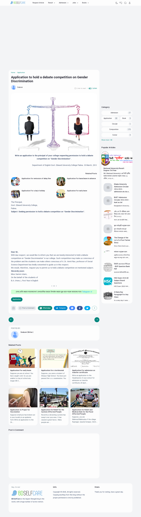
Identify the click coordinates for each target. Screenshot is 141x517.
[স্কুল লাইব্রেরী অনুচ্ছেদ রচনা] (108, 233)
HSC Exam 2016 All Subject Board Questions (121, 280)
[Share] (94, 308)
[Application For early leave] (60, 197)
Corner (114, 135)
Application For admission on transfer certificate (83, 371)
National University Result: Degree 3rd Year (114, 169)
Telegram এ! (87, 291)
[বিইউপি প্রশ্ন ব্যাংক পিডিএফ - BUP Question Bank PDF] (108, 271)
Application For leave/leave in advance (81, 178)
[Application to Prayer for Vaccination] (23, 407)
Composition (113, 129)
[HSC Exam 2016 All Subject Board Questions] (108, 285)
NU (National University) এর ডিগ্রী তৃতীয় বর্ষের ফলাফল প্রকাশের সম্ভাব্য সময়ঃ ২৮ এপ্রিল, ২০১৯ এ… (117, 176)
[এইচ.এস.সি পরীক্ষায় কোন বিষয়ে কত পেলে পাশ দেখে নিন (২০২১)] (108, 218)
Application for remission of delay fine (36, 178)
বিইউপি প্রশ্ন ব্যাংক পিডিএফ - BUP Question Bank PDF (122, 266)
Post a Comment (28, 308)
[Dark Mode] (117, 3)
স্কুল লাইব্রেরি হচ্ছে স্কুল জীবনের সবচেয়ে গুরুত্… (121, 230)
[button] (92, 88)
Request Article (38, 3)
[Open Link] (130, 3)
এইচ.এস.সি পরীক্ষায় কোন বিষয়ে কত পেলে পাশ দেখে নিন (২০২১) (122, 214)
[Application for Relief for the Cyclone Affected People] (54, 407)
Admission (114, 113)
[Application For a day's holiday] (15, 197)
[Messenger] (72, 308)
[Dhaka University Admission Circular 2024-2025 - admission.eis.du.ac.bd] (108, 191)
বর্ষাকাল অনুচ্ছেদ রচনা (120, 252)
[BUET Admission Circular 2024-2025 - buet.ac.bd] (108, 204)
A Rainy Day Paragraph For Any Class (121, 294)
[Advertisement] (70, 22)
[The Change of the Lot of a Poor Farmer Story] (108, 245)
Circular (114, 124)
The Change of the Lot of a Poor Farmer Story (122, 240)
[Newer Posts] (96, 319)
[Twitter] (87, 308)
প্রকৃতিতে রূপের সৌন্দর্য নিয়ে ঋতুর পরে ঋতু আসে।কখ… (122, 256)
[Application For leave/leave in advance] (60, 185)
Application (17, 299)
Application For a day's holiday (33, 191)
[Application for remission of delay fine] (15, 185)
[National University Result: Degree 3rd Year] (116, 165)
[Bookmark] (13, 309)
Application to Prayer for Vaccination (20, 411)
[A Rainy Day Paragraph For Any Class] (108, 299)
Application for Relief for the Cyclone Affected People (52, 411)
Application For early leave (77, 191)
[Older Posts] (11, 319)
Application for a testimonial (52, 370)
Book (124, 118)
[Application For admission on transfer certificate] (84, 367)
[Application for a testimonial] (54, 367)
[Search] (125, 3)
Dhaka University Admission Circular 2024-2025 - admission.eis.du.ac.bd (122, 189)
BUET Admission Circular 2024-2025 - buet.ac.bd (121, 200)
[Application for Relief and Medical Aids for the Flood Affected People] (84, 407)
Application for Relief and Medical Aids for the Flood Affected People (82, 412)
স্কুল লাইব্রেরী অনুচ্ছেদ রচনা (122, 225)
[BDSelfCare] (17, 2)
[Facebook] (80, 308)
